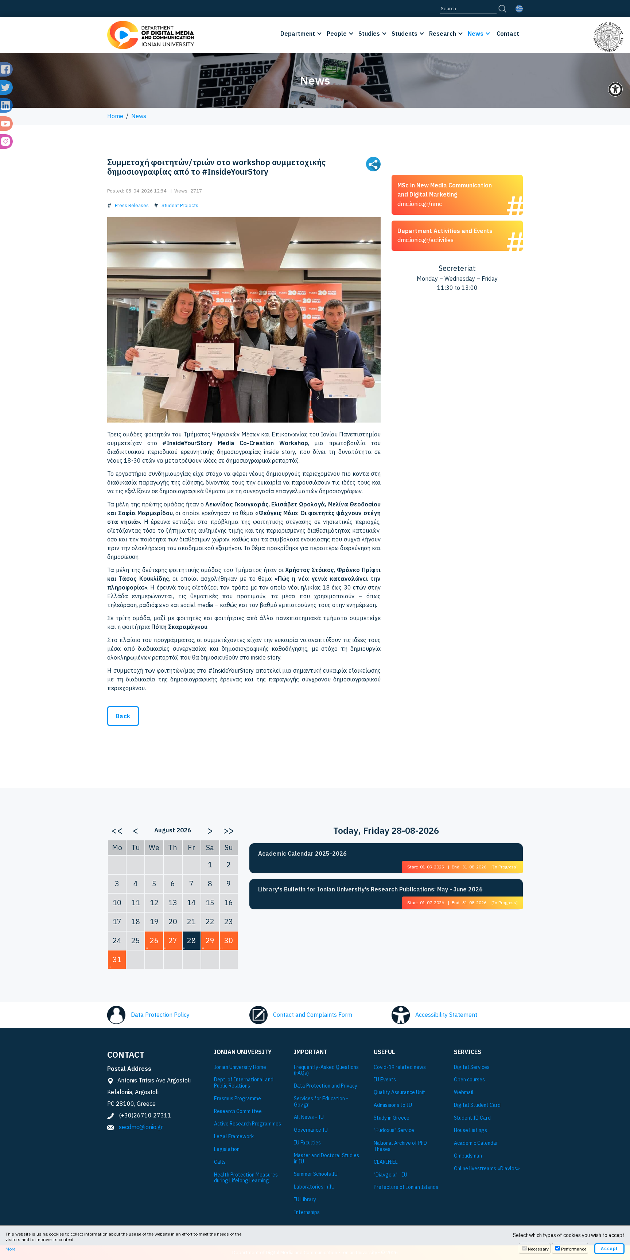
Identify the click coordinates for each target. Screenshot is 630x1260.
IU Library (305, 1200)
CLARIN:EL (386, 1162)
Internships (307, 1212)
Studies (369, 33)
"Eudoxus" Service (394, 1130)
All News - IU (309, 1117)
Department (297, 33)
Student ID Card (472, 1118)
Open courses (469, 1080)
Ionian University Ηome (240, 1067)
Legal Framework (234, 1136)
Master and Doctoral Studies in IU (326, 1158)
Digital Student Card (477, 1105)
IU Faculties (307, 1143)
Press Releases (132, 205)
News (475, 33)
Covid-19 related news (400, 1067)
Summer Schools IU (316, 1174)
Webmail (464, 1092)
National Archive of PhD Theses (400, 1146)
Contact (508, 33)
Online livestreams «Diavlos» (487, 1169)
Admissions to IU (393, 1105)
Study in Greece (391, 1118)
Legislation (227, 1149)
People (337, 33)
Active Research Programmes (247, 1124)
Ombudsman (468, 1156)
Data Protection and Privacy (325, 1086)
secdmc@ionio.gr (141, 1127)
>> (228, 830)
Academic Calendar (476, 1143)
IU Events (385, 1080)
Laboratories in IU (314, 1187)
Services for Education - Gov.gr (321, 1102)
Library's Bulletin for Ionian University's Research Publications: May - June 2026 (370, 889)
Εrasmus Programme (237, 1099)
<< (117, 830)
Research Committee (238, 1111)
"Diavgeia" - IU (390, 1175)
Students (404, 33)
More (10, 1249)
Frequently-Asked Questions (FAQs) (326, 1070)
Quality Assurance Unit (399, 1092)
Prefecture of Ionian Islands (406, 1187)
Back (123, 716)
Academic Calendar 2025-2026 (302, 853)
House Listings (470, 1130)
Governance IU (311, 1130)
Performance (573, 1249)
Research (442, 33)
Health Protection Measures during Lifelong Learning (246, 1178)
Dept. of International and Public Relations (243, 1083)
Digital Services (472, 1067)
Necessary (538, 1249)
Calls (220, 1162)
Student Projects (180, 205)
